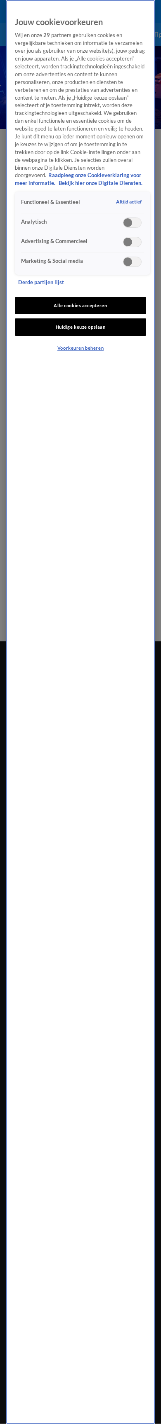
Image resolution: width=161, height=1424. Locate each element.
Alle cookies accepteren (80, 305)
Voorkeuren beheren (80, 348)
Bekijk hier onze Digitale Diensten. (100, 183)
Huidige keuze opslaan (81, 327)
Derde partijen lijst (41, 282)
